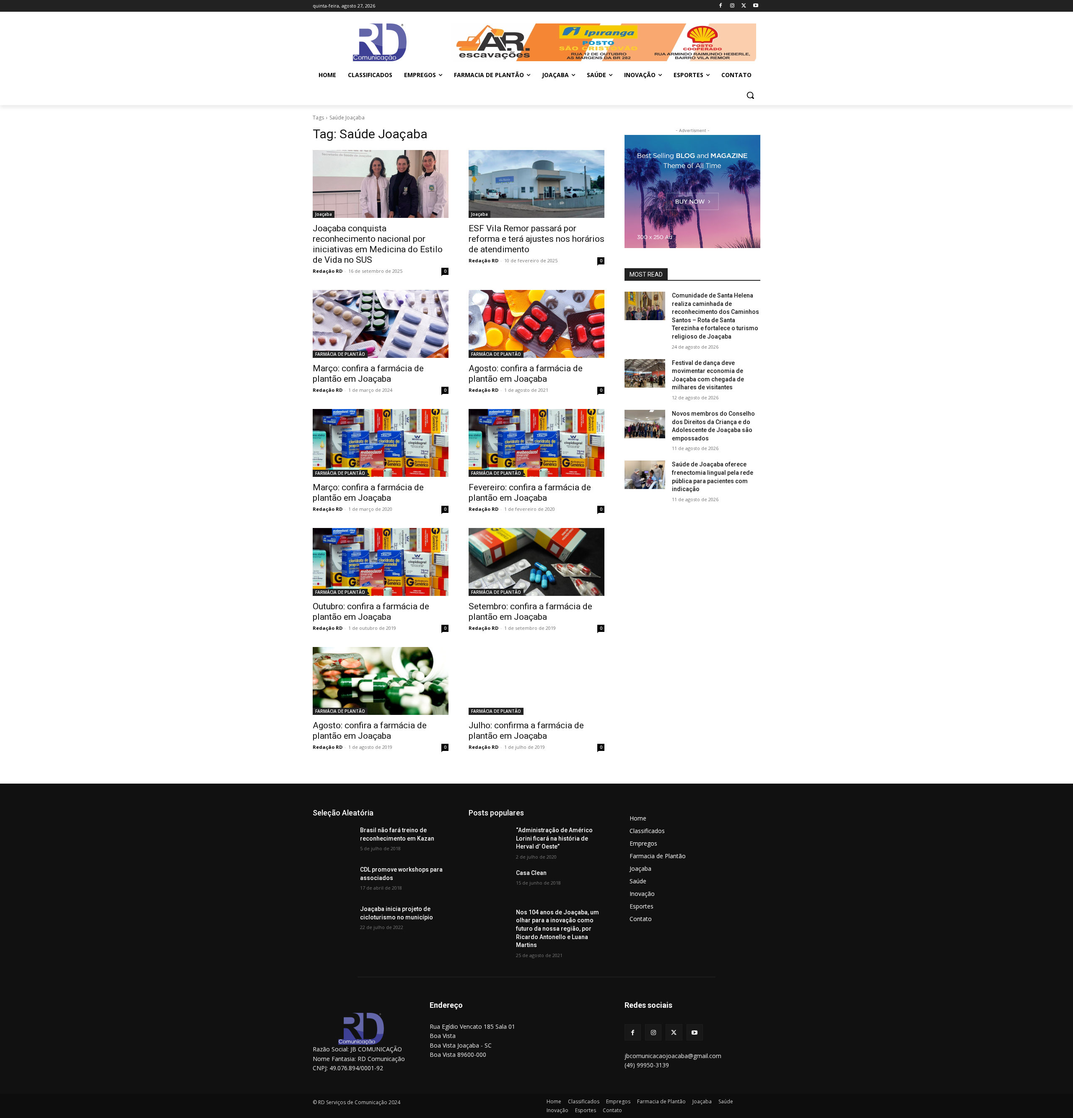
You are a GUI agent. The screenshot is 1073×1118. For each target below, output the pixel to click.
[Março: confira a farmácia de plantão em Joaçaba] (380, 324)
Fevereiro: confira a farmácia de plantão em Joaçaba (530, 492)
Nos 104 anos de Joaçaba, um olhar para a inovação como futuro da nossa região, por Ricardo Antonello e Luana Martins (557, 928)
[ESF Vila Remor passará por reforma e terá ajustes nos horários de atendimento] (536, 184)
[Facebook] (721, 6)
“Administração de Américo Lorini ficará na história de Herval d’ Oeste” (554, 838)
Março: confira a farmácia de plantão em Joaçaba (368, 373)
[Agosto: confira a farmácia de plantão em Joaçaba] (536, 324)
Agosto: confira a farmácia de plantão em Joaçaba (526, 373)
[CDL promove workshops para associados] (333, 880)
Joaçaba (323, 214)
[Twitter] (744, 6)
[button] (750, 95)
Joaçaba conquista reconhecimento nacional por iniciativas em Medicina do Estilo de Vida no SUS (378, 244)
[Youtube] (755, 6)
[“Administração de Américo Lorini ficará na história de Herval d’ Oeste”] (489, 840)
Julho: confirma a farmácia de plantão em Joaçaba (526, 730)
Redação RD (327, 271)
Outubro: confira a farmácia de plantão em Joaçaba (371, 611)
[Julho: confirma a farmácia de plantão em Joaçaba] (536, 681)
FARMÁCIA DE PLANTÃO (340, 354)
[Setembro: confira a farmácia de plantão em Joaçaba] (536, 562)
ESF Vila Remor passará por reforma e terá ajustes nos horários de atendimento (536, 238)
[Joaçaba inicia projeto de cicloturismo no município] (333, 919)
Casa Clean (531, 873)
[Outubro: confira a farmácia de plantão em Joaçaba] (380, 562)
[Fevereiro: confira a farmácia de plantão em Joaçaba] (536, 443)
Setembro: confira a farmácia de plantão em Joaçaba (530, 611)
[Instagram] (732, 6)
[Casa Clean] (489, 883)
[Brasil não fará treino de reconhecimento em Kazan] (333, 840)
